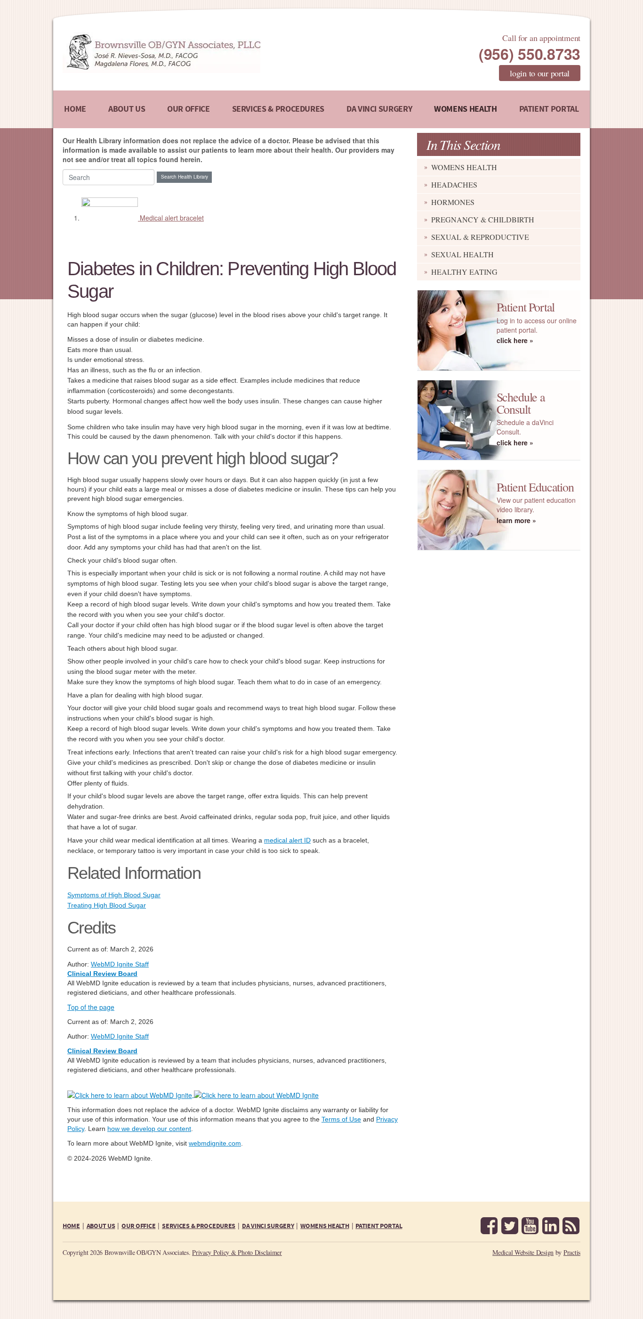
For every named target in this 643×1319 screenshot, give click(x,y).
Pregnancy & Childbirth (482, 219)
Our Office (188, 109)
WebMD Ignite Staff (120, 1036)
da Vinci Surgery (379, 109)
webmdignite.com (215, 1143)
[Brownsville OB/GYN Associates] (211, 52)
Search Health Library (184, 176)
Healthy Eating (464, 272)
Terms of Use (341, 1119)
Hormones (452, 202)
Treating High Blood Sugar (106, 905)
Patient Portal (549, 109)
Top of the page (90, 1007)
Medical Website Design (523, 1252)
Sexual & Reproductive (480, 237)
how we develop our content (149, 1128)
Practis (571, 1252)
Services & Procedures (278, 109)
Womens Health (465, 109)
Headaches (454, 184)
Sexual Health (462, 254)
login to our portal (540, 73)
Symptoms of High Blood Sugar (114, 895)
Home (75, 109)
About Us (126, 109)
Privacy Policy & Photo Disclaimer (237, 1252)
